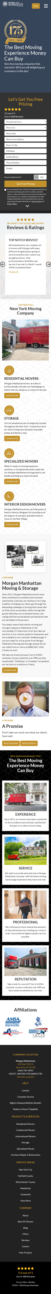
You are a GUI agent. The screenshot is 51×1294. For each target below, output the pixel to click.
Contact (25, 1090)
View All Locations (25, 1077)
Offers (25, 1234)
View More (25, 1200)
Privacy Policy (12, 204)
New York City (25, 1169)
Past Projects (25, 1252)
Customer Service (25, 1096)
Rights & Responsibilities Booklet (25, 1103)
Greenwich (26, 1194)
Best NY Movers (25, 1221)
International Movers (25, 1136)
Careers (25, 1246)
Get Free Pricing (25, 183)
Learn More (10, 670)
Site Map (31, 1282)
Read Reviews (11, 743)
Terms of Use (36, 201)
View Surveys (29, 743)
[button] (2, 264)
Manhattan (25, 1188)
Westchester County (25, 1182)
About (25, 1215)
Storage (25, 1142)
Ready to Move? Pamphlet (25, 1109)
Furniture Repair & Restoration (25, 1155)
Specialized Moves (25, 1148)
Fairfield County (25, 1176)
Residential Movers (25, 1124)
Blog (25, 1228)
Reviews (25, 1240)
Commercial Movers (25, 1130)
